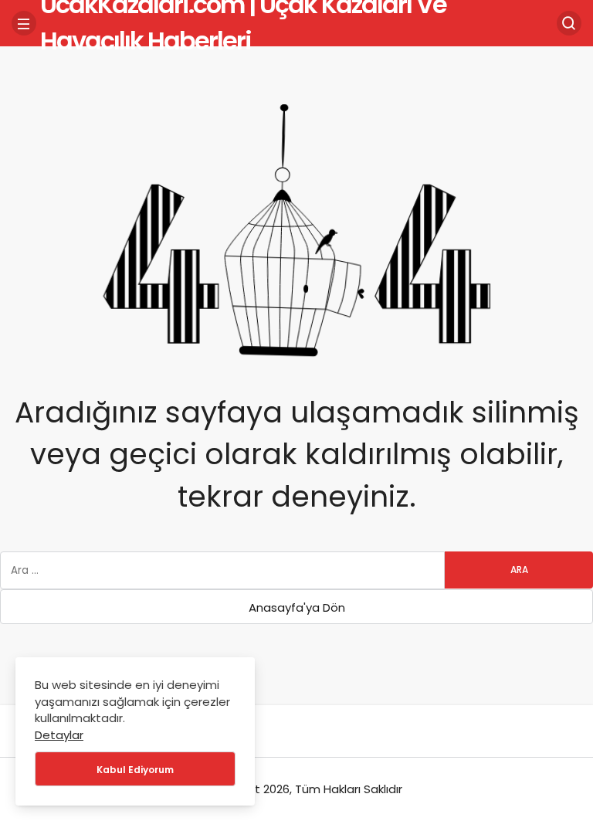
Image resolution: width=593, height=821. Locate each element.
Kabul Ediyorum (135, 769)
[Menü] (24, 23)
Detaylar (59, 735)
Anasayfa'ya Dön (297, 607)
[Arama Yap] (569, 23)
